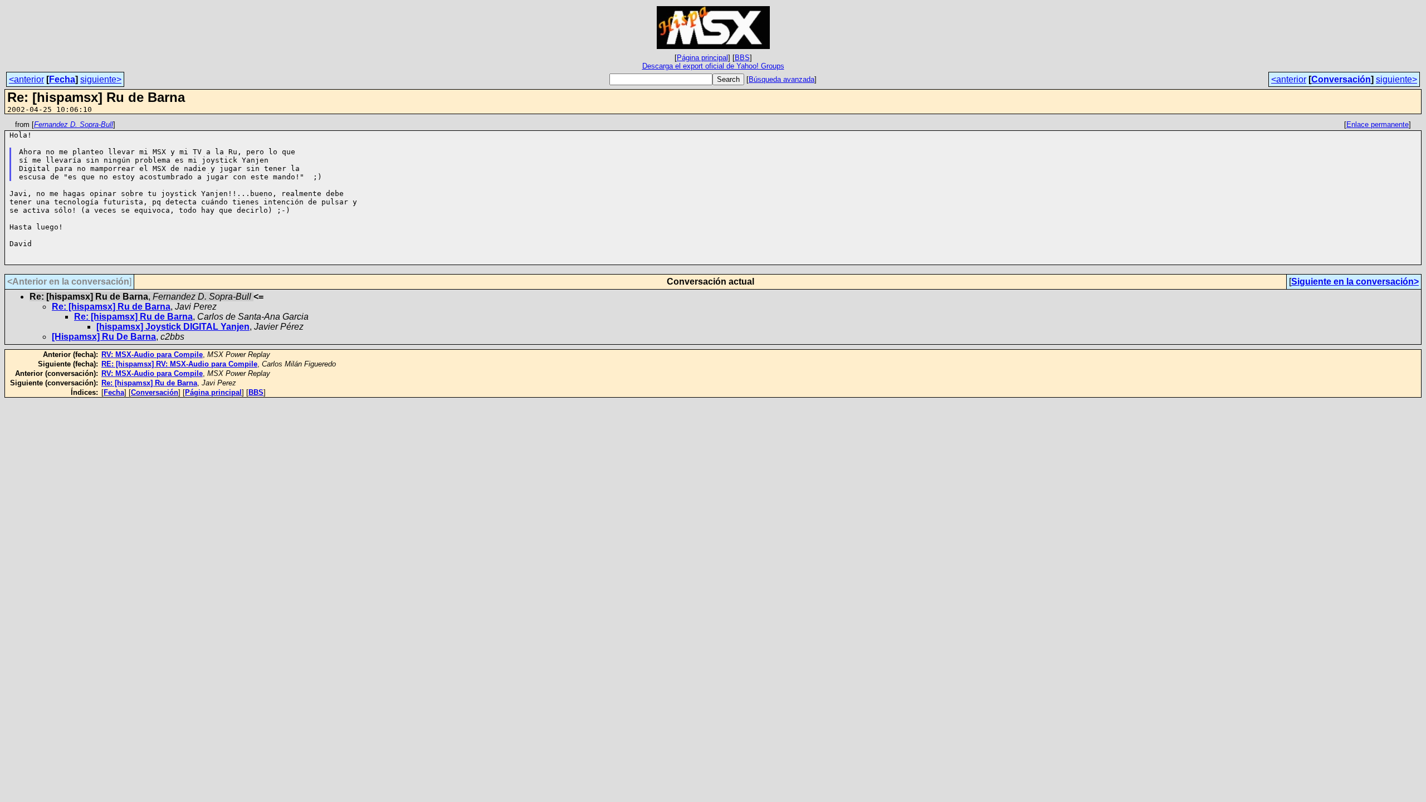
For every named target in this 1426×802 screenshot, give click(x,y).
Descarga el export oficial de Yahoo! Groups (713, 66)
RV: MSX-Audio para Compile (152, 354)
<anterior (26, 79)
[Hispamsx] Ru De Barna (104, 336)
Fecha (62, 79)
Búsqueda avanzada (781, 79)
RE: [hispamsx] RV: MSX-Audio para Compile (179, 364)
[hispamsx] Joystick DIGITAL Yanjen (173, 326)
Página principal (702, 57)
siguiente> (100, 79)
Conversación (1341, 79)
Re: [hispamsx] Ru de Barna (111, 306)
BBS (742, 57)
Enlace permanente (1377, 124)
